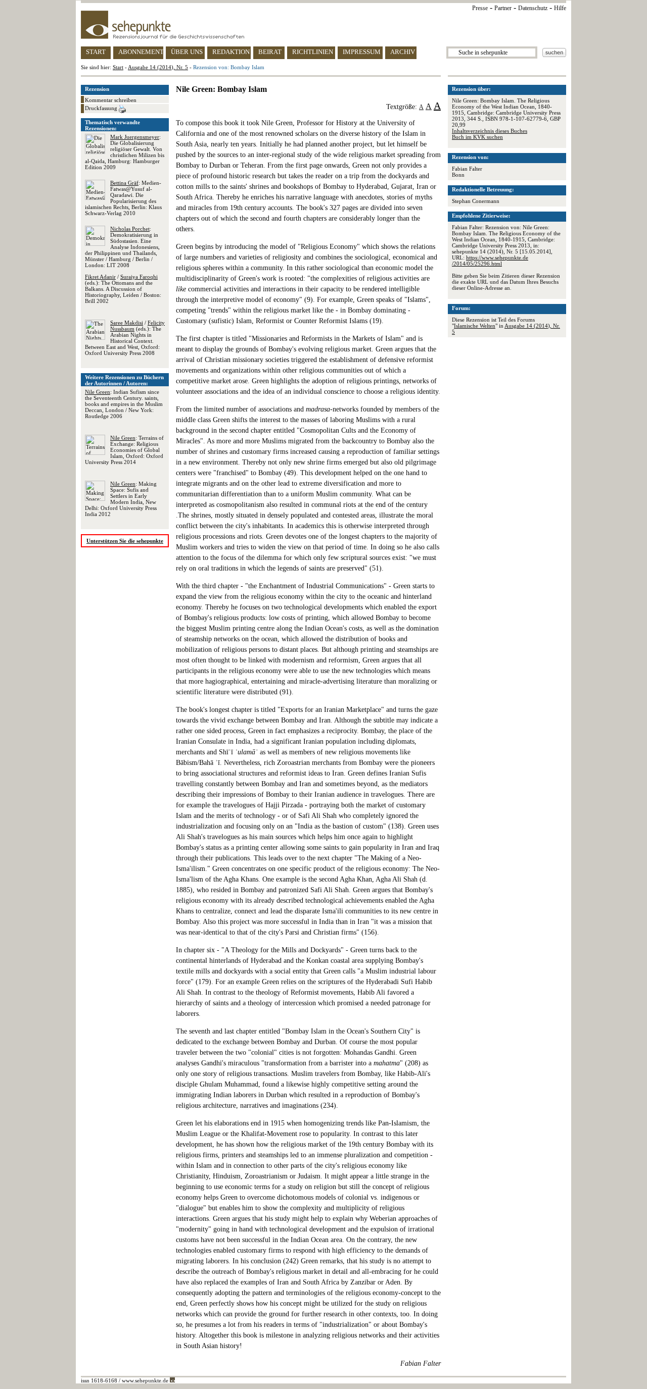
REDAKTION (231, 52)
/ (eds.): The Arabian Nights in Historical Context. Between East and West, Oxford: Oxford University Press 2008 (125, 338)
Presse (480, 8)
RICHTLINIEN (312, 52)
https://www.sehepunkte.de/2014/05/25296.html (490, 260)
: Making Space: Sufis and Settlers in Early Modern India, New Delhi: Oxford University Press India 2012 (121, 499)
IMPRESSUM (362, 52)
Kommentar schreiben (110, 100)
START (96, 52)
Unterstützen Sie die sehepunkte (124, 541)
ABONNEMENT (140, 52)
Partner (503, 8)
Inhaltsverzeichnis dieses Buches (489, 131)
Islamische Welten (474, 326)
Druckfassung (102, 108)
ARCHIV (402, 52)
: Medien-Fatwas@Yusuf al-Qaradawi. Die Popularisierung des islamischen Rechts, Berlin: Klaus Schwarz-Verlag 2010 (123, 198)
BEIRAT (270, 52)
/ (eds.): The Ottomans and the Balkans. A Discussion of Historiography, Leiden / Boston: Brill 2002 (123, 289)
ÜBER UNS (187, 52)
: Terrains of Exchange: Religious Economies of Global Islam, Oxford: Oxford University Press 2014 (124, 450)
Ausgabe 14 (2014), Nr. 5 (158, 67)
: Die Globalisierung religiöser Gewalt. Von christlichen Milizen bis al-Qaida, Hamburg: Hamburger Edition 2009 (124, 152)
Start (118, 67)
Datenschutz (532, 8)
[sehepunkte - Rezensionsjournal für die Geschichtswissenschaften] (323, 25)
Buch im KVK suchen (477, 137)
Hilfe (560, 8)
